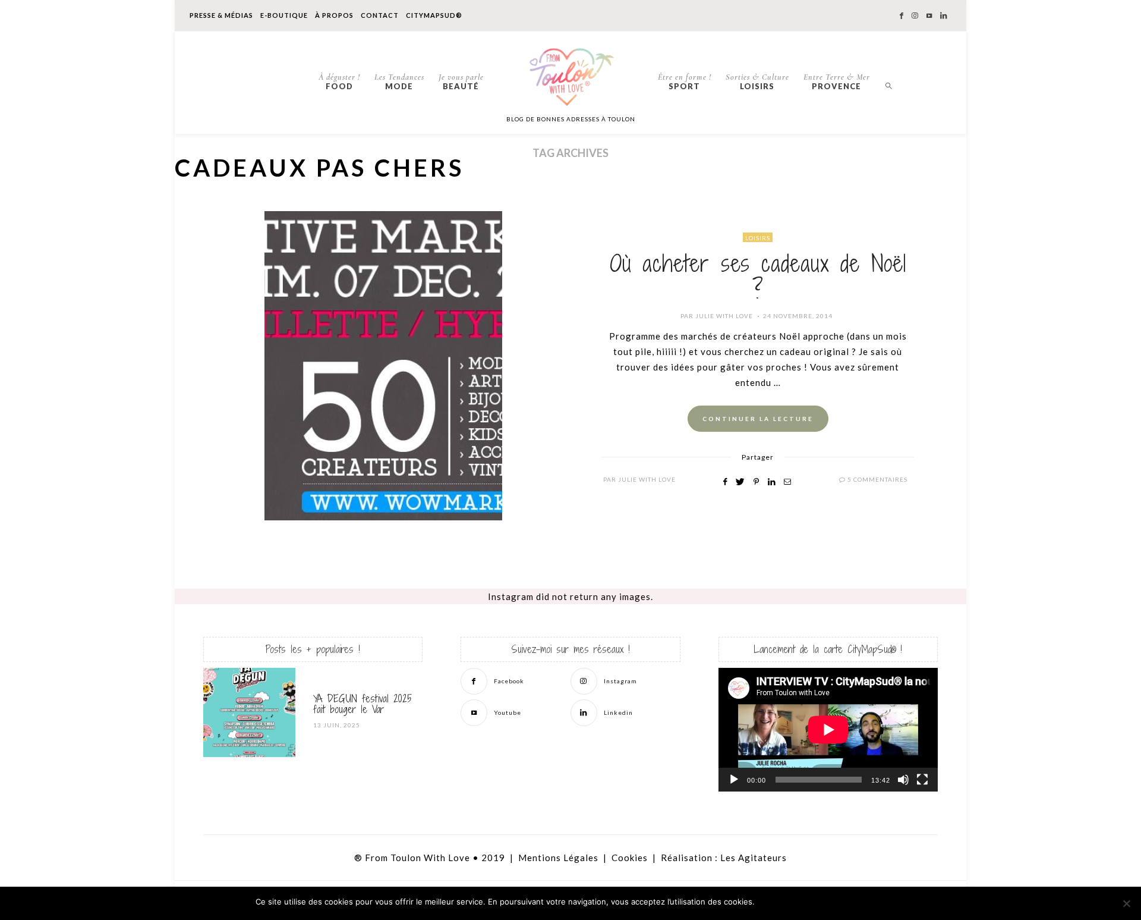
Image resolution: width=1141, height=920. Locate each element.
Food (339, 81)
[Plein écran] (922, 780)
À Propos (334, 15)
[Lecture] (734, 780)
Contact (380, 15)
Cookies (630, 857)
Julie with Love (724, 315)
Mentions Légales (558, 857)
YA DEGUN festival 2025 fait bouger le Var (362, 704)
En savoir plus (856, 902)
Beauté (461, 81)
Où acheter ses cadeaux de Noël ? (758, 277)
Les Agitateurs (753, 857)
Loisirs (757, 81)
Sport (684, 81)
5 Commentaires (877, 479)
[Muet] (903, 780)
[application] (828, 730)
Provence (836, 81)
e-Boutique (284, 15)
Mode (399, 81)
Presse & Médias (221, 15)
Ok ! (790, 902)
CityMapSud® (434, 15)
